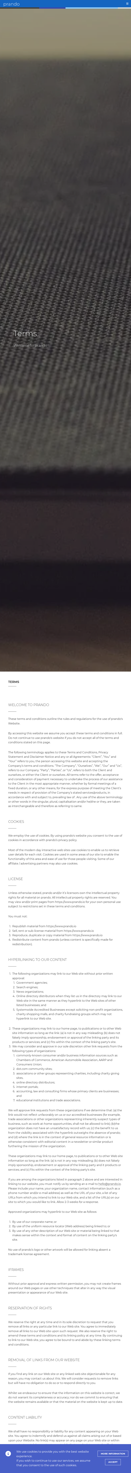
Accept (113, 1462)
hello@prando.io (109, 1184)
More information (113, 1453)
